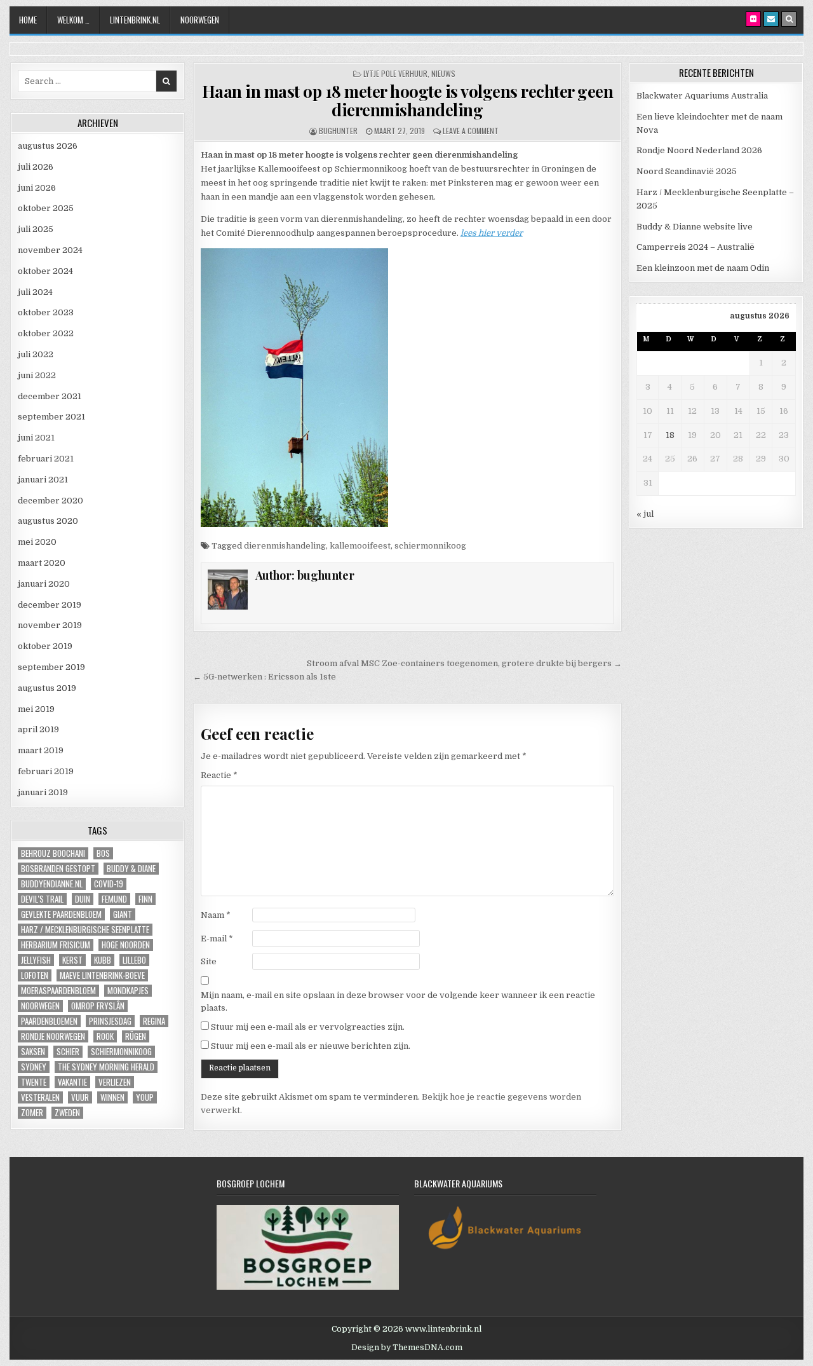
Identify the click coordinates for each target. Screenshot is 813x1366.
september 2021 (51, 416)
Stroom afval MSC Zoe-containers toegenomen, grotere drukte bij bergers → (464, 663)
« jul (645, 514)
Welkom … (73, 19)
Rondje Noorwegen (53, 1036)
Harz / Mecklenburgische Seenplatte (85, 930)
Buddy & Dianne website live (694, 226)
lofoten (34, 975)
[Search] (788, 19)
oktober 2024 (45, 271)
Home (28, 19)
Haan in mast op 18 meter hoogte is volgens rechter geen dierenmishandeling (408, 100)
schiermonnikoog (430, 545)
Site (209, 961)
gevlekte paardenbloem (61, 914)
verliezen (114, 1082)
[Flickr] (753, 19)
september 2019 (51, 667)
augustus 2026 (47, 146)
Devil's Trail (42, 899)
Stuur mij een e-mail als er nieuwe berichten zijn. (310, 1046)
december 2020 (50, 500)
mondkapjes (128, 991)
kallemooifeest (360, 545)
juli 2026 (35, 167)
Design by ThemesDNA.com (406, 1347)
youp (145, 1097)
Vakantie (72, 1082)
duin (82, 899)
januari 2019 (43, 792)
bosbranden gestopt (58, 869)
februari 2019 (46, 771)
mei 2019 (36, 709)
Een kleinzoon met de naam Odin (702, 268)
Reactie (219, 775)
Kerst (72, 960)
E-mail (217, 938)
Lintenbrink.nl (135, 19)
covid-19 (108, 884)
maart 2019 (41, 750)
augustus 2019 (47, 688)
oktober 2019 (45, 646)
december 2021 (49, 396)
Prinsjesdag (110, 1021)
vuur (80, 1097)
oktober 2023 (46, 312)
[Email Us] (771, 19)
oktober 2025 (46, 208)
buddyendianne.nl (52, 884)
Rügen (135, 1036)
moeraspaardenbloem (58, 991)
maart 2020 (41, 563)
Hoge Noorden (126, 945)
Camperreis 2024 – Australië (695, 247)
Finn (145, 899)
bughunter (338, 130)
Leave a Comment (471, 130)
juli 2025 (35, 229)
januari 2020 (44, 584)
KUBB (102, 960)
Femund (114, 899)
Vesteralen (40, 1097)
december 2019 (49, 605)
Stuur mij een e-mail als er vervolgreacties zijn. (308, 1027)
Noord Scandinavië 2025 (686, 171)
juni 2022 (37, 375)
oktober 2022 (46, 333)
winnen (112, 1097)
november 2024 (50, 250)
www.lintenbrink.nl (443, 1329)
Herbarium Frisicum (55, 945)
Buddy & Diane (131, 869)
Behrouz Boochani (53, 853)
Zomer (32, 1113)
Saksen (33, 1052)
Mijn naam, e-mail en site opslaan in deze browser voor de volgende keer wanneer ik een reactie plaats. (398, 1001)
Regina (154, 1021)
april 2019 (38, 729)
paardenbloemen (49, 1021)
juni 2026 (37, 188)
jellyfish (36, 960)
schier (68, 1052)
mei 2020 (37, 542)
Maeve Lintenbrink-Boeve (102, 975)
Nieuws (443, 73)
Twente (33, 1082)
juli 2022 (35, 354)
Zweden (67, 1113)
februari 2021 (46, 458)
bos (103, 853)
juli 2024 (35, 292)
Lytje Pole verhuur (395, 73)
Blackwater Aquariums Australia (702, 95)
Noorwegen (199, 19)
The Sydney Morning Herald (106, 1067)
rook (105, 1036)
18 (670, 435)
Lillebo (134, 960)
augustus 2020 (48, 521)
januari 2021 (43, 479)
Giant (122, 914)
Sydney (33, 1067)
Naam (216, 915)
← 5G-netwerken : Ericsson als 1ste (264, 676)
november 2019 (50, 625)
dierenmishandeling (285, 545)
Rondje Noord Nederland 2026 (699, 150)
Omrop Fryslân (97, 1006)
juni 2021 (36, 437)
